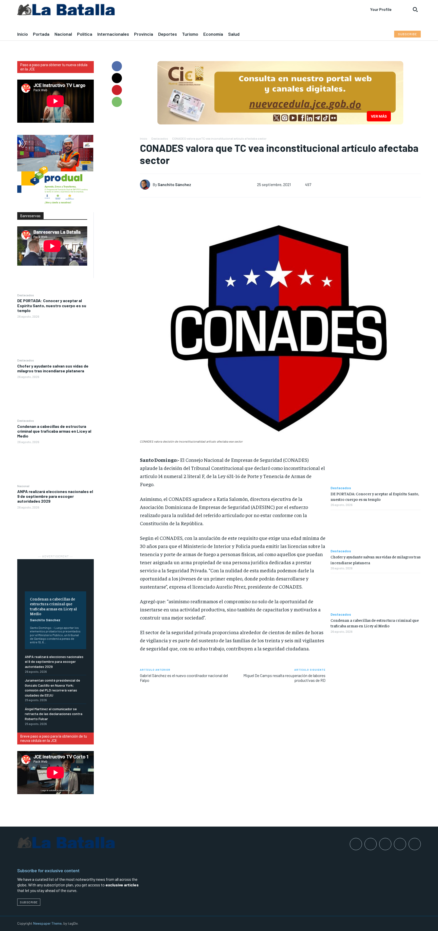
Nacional (23, 486)
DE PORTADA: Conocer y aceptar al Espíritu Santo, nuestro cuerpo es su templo (51, 305)
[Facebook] (117, 66)
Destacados (25, 295)
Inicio (143, 138)
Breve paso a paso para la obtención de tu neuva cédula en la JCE (53, 738)
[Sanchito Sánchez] (146, 184)
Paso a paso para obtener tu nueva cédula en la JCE (53, 67)
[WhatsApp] (117, 102)
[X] (117, 78)
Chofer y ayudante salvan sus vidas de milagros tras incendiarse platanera (52, 368)
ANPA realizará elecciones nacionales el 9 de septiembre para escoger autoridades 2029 (55, 496)
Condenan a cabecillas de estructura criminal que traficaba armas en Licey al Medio (54, 431)
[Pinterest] (117, 90)
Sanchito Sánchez (45, 620)
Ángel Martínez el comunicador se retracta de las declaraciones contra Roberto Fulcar (53, 714)
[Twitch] (400, 844)
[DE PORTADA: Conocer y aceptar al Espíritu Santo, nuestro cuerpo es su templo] (55, 338)
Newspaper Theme (47, 923)
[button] (415, 9)
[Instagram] (370, 844)
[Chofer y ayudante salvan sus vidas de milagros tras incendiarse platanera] (55, 398)
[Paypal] (385, 844)
